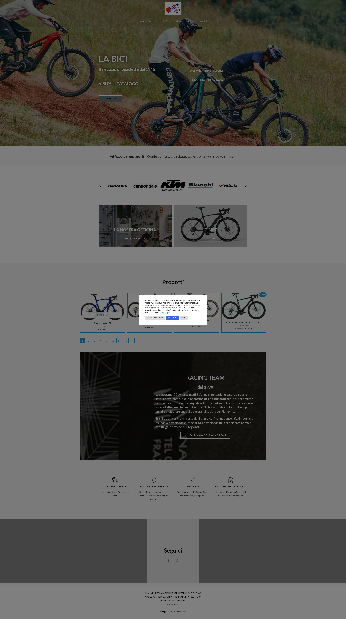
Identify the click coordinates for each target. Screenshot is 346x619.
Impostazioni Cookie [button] (155, 318)
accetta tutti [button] (172, 318)
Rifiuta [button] (183, 318)
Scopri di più (164, 312)
